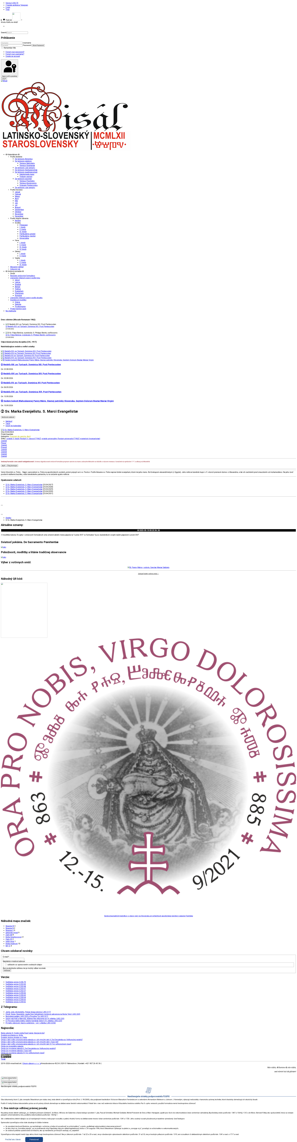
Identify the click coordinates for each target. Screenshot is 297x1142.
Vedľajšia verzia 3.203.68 (16, 986)
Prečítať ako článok (13, 1139)
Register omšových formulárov (22, 276)
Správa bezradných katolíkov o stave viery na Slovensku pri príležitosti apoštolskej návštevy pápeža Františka (148, 916)
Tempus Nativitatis (27, 163)
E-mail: (6, 957)
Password (27, 45)
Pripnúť (4, 447)
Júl (16, 205)
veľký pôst (10, 941)
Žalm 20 (9, 939)
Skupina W (10, 926)
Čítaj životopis (12, 466)
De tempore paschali (23, 179)
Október (18, 212)
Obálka (8, 518)
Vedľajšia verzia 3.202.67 (16, 991)
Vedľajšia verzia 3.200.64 (16, 997)
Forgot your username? (15, 54)
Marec (17, 196)
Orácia (17, 302)
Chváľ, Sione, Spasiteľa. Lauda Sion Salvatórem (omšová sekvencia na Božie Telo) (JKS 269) (43, 1014)
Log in (4, 78)
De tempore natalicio (23, 161)
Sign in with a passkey (9, 76)
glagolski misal (12, 933)
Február (18, 194)
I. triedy (22, 227)
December (19, 216)
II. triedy (22, 229)
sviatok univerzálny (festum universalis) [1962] (60, 439)
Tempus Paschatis (27, 181)
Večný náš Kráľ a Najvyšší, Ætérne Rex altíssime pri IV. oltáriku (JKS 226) (35, 1018)
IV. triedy (22, 249)
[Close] (2, 505)
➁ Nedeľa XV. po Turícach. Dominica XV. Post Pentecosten (30, 383)
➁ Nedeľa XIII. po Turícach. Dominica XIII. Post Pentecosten (30, 326)
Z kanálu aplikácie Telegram (17, 5)
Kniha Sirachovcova (13, 937)
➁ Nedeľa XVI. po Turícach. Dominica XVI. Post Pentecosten (31, 392)
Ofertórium (19, 293)
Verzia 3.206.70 (12, 3)
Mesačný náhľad (16, 267)
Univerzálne (24, 238)
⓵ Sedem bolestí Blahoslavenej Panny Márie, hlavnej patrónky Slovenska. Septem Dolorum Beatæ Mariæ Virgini (57, 401)
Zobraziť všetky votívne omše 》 (148, 574)
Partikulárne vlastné (27, 236)
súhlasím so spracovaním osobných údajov (24, 965)
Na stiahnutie (11, 311)
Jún (16, 203)
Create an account (13, 56)
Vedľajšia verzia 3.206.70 (16, 982)
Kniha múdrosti (12, 944)
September (19, 210)
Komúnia (18, 295)
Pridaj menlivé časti (18, 309)
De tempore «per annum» (25, 168)
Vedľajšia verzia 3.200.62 (16, 1002)
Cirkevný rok (15, 269)
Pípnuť (3, 443)
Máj (16, 201)
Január (17, 192)
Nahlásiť (9, 421)
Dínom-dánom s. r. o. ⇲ (32, 1063)
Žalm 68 (9, 935)
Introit (17, 280)
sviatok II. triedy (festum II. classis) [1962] (23, 439)
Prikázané (23, 225)
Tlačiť (8, 423)
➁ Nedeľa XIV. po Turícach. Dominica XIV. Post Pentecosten (31, 373)
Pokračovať (34, 1139)
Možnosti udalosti (8, 417)
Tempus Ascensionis (28, 183)
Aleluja (17, 287)
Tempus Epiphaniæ (27, 165)
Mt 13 (8, 946)
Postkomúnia (20, 306)
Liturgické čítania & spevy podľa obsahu (26, 298)
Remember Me (9, 48)
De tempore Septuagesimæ (26, 170)
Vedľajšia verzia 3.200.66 (16, 993)
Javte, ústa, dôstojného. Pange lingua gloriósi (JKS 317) (28, 1012)
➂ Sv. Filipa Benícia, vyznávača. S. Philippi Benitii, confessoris (31, 335)
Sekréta (18, 304)
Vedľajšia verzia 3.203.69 (16, 984)
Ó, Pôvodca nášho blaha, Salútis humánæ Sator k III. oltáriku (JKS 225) (34, 1021)
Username (27, 43)
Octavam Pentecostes (28, 185)
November (19, 214)
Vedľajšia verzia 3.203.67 (16, 989)
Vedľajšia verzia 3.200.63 (16, 1000)
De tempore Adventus (24, 159)
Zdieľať (4, 441)
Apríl (17, 198)
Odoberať (7, 970)
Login (8, 7)
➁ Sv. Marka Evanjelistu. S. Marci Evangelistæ (24, 485)
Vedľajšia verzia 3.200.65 (16, 995)
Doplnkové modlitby (18, 300)
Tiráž (8, 9)
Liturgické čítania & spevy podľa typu (25, 278)
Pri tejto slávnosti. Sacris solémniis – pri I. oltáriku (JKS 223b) (31, 1023)
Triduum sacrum (25, 176)
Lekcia (17, 282)
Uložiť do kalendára (13, 426)
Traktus (18, 289)
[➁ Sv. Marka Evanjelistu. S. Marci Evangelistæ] (20, 430)
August (18, 207)
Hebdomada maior (26, 174)
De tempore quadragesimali (26, 172)
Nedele (18, 221)
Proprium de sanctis (18, 436)
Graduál (18, 284)
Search (3, 32)
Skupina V (10, 930)
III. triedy (23, 232)
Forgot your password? (15, 52)
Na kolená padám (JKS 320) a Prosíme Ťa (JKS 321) (27, 1016)
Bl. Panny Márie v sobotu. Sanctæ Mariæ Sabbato (149, 567)
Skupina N (10, 928)
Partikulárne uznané (27, 234)
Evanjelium (19, 291)
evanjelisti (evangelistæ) (90, 439)
